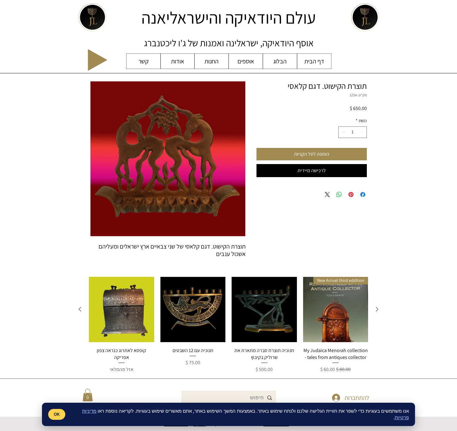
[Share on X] (327, 194)
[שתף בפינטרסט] (351, 194)
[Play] (97, 60)
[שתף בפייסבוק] (363, 194)
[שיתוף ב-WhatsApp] (339, 194)
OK (57, 414)
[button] (87, 395)
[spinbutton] (352, 132)
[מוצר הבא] (80, 309)
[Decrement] (362, 132)
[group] (228, 325)
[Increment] (343, 132)
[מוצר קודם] (377, 309)
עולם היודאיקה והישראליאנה (228, 17)
